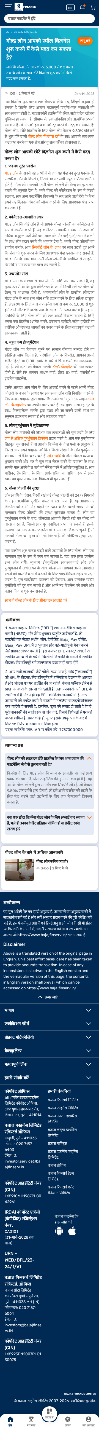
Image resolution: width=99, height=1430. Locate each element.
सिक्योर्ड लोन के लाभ (46, 247)
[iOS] (72, 1232)
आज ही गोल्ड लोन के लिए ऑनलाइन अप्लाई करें (36, 600)
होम (10, 1425)
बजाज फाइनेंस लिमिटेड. (63, 1108)
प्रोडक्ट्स (49, 1417)
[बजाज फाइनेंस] (25, 7)
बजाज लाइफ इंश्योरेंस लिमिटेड (62, 1133)
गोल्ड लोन (11, 173)
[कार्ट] (93, 7)
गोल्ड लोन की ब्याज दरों (44, 136)
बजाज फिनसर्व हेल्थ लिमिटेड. (61, 1176)
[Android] (59, 1232)
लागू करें (85, 41)
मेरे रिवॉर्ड (31, 1425)
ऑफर (68, 1425)
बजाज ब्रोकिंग (57, 1165)
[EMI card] (70, 7)
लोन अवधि (54, 456)
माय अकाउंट (88, 1425)
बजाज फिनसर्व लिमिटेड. (63, 1100)
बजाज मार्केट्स (57, 1143)
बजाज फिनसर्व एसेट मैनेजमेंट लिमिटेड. (61, 1190)
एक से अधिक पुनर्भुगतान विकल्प (26, 438)
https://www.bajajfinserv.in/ (42, 935)
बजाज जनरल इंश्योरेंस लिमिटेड (62, 1119)
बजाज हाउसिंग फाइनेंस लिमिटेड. (63, 1154)
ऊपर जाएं (51, 997)
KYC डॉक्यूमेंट (62, 367)
